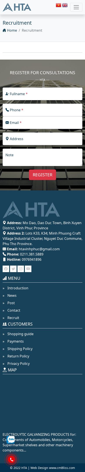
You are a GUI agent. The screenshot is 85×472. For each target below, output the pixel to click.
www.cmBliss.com (62, 468)
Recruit (13, 317)
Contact (13, 310)
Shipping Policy (19, 348)
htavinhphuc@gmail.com (39, 249)
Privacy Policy (18, 363)
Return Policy (18, 356)
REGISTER (42, 175)
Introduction (17, 288)
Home (11, 30)
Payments (15, 341)
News (12, 295)
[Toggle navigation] (76, 7)
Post (11, 302)
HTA (24, 468)
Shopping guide (20, 333)
